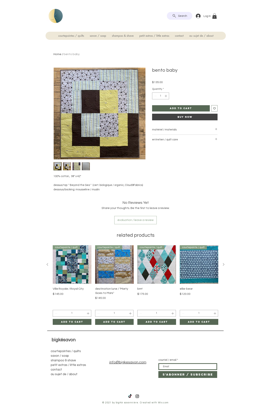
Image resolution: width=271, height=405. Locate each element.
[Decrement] (155, 96)
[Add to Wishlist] (214, 108)
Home (57, 54)
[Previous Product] (47, 264)
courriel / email (167, 360)
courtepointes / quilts (66, 351)
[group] (135, 285)
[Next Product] (223, 264)
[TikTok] (130, 396)
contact (56, 369)
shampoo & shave (63, 360)
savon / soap (60, 355)
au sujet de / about (64, 374)
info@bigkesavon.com (127, 362)
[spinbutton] (160, 96)
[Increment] (166, 96)
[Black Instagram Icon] (137, 396)
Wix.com (163, 402)
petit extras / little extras (68, 365)
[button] (214, 16)
